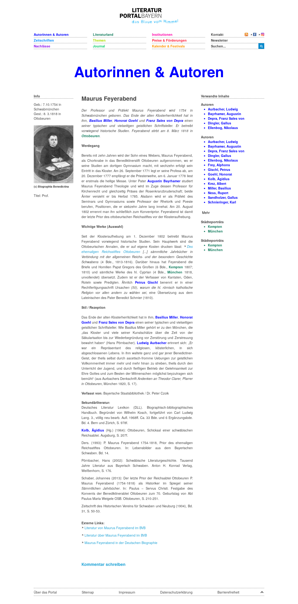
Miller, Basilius (219, 188)
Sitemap (88, 592)
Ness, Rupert (218, 192)
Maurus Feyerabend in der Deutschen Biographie (121, 542)
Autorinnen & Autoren (51, 34)
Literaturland (103, 34)
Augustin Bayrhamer (163, 181)
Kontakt (217, 34)
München (174, 272)
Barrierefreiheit (228, 592)
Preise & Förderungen (169, 40)
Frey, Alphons (219, 165)
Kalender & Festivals (168, 46)
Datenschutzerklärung (176, 592)
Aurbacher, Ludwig (223, 109)
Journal (99, 46)
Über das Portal (45, 592)
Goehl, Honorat (220, 174)
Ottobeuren (90, 135)
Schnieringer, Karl (222, 202)
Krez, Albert (217, 183)
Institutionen (162, 34)
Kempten (176, 267)
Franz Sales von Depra (164, 120)
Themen (99, 40)
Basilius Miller (100, 120)
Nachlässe (42, 46)
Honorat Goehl (126, 120)
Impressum (127, 592)
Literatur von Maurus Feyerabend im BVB (115, 527)
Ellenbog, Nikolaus (223, 127)
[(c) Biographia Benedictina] (53, 153)
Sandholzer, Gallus (223, 197)
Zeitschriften (44, 40)
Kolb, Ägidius (92, 430)
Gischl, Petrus (219, 169)
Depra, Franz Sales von (226, 118)
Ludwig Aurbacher (151, 342)
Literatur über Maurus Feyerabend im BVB (116, 535)
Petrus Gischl (146, 282)
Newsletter (219, 40)
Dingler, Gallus (219, 123)
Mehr (206, 212)
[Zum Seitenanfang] (262, 590)
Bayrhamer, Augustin (224, 113)
